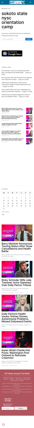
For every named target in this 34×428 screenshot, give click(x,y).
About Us (6, 379)
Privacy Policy (27, 377)
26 (12, 206)
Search (29, 39)
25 (8, 206)
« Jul (3, 214)
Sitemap (21, 380)
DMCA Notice (18, 377)
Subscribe (21, 408)
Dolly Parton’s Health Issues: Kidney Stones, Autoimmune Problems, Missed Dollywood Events (12, 117)
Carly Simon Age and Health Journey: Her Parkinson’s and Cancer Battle (13, 139)
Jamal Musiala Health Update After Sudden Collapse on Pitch (12, 124)
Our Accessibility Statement (22, 379)
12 (12, 200)
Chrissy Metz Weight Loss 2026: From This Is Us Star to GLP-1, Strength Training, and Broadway (11, 132)
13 (16, 200)
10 (4, 200)
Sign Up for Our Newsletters (8, 405)
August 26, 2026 (5, 112)
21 (21, 203)
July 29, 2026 (5, 141)
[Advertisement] (17, 166)
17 (3, 203)
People (3, 276)
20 (17, 203)
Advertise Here (14, 380)
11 (8, 200)
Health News (5, 240)
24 (4, 206)
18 (8, 203)
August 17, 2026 (5, 126)
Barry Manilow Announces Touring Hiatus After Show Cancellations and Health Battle (12, 110)
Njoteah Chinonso (5, 329)
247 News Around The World (8, 292)
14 (21, 200)
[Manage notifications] (3, 424)
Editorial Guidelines (8, 377)
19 (12, 203)
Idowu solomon (5, 258)
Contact (12, 379)
